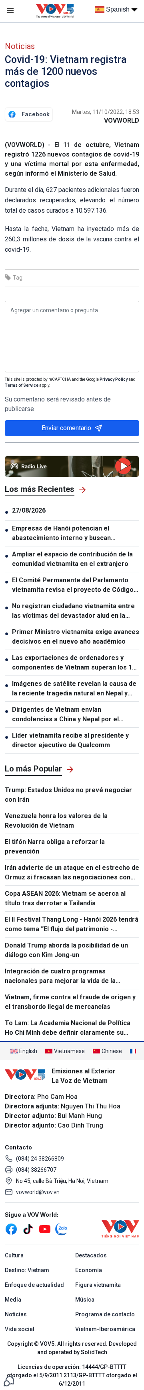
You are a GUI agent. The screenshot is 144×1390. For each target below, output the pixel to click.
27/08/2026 (29, 510)
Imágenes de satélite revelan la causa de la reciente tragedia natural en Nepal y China (74, 689)
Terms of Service (21, 385)
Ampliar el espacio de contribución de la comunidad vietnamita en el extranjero (72, 559)
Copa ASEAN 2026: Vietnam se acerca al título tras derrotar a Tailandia (65, 898)
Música (84, 1299)
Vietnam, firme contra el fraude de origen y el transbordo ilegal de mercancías (70, 1001)
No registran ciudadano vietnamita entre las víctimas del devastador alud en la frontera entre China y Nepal (73, 611)
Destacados (91, 1255)
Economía (88, 1270)
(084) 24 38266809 (40, 1158)
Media (13, 1299)
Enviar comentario (66, 428)
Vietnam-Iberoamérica (105, 1329)
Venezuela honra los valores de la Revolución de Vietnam (56, 820)
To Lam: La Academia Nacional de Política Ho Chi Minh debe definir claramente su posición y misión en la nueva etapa (67, 1028)
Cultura (14, 1255)
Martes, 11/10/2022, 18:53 (105, 112)
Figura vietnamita (98, 1285)
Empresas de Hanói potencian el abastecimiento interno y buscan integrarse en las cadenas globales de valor (70, 534)
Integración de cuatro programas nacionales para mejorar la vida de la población (60, 976)
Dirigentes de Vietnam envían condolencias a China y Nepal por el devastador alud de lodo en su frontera (71, 715)
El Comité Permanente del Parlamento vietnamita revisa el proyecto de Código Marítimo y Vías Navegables (73, 585)
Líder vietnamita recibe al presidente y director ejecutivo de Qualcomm (70, 740)
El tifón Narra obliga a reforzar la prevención (55, 846)
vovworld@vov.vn (38, 1192)
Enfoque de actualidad (34, 1285)
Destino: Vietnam (27, 1270)
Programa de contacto (105, 1314)
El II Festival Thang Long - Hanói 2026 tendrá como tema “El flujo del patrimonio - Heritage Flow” (71, 925)
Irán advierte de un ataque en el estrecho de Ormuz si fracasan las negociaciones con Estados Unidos (72, 873)
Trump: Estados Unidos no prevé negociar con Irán (68, 794)
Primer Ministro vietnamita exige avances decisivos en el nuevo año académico (75, 636)
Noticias (20, 46)
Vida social (19, 1329)
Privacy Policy (114, 379)
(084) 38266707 (36, 1170)
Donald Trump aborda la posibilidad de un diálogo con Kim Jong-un (66, 950)
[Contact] (8, 1380)
